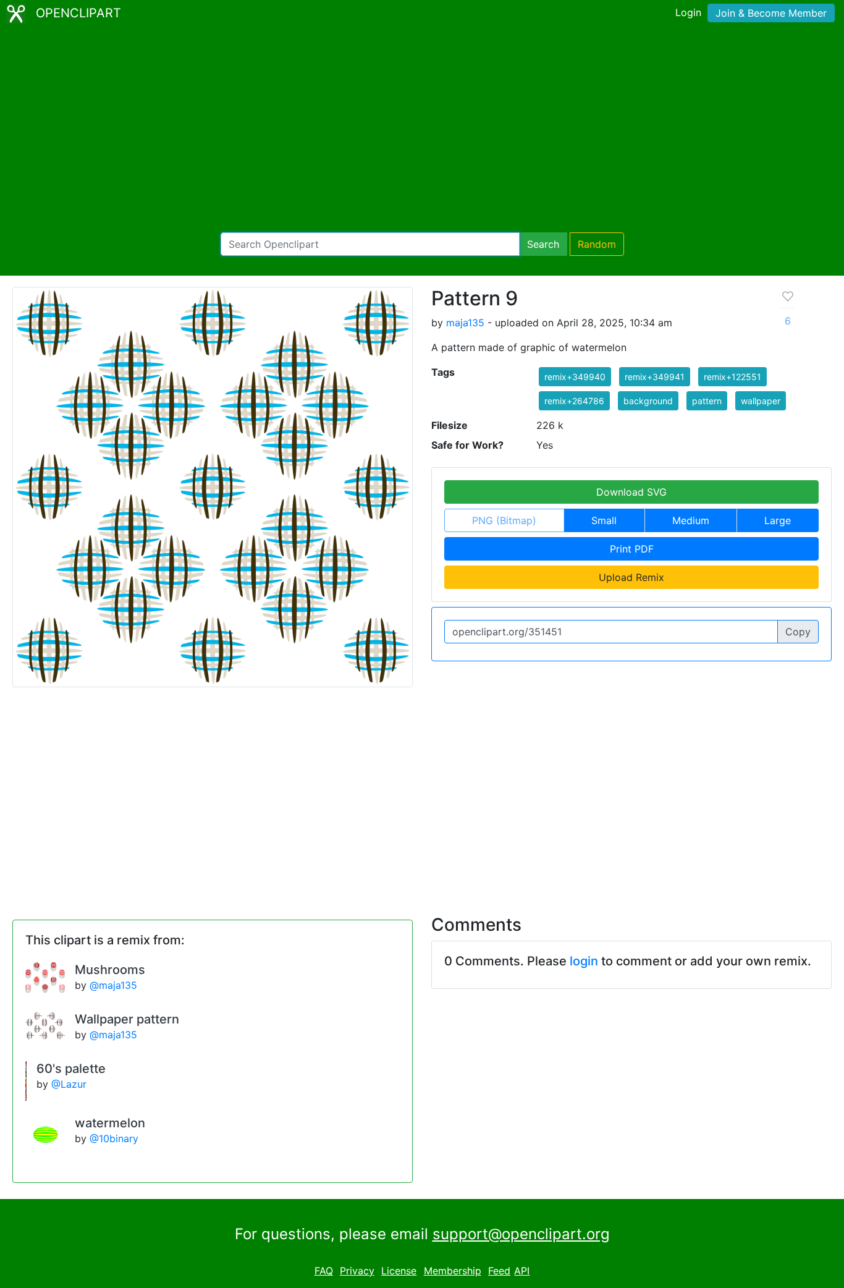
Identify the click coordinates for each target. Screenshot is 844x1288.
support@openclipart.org (521, 1234)
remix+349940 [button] (575, 376)
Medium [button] (690, 520)
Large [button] (777, 520)
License (398, 1271)
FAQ (323, 1271)
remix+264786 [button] (574, 401)
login (584, 961)
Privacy (357, 1271)
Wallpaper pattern (127, 1019)
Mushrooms (110, 969)
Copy (798, 631)
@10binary (114, 1138)
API (522, 1271)
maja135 (465, 322)
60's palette (71, 1068)
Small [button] (604, 520)
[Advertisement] (422, 129)
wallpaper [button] (760, 401)
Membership (452, 1271)
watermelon (110, 1123)
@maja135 (113, 985)
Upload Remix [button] (631, 577)
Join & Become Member (771, 13)
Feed (499, 1271)
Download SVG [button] (631, 492)
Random (597, 244)
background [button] (648, 401)
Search (543, 244)
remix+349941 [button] (655, 376)
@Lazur (69, 1084)
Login (688, 12)
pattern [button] (707, 401)
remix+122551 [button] (732, 376)
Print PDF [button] (632, 549)
